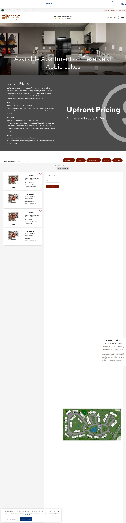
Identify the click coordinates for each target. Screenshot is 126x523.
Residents (114, 11)
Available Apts (9, 162)
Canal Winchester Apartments (23, 10)
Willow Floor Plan (62, 169)
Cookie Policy (28, 514)
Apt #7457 (22, 237)
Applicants (122, 11)
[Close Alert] (124, 1)
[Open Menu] (122, 18)
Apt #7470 (22, 182)
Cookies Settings (11, 519)
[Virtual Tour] (13, 181)
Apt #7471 (22, 200)
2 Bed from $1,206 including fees (63, 17)
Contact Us (106, 11)
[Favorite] (40, 175)
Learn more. (31, 7)
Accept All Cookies (26, 519)
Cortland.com (8, 10)
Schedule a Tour (111, 18)
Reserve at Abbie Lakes (39, 10)
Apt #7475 (22, 219)
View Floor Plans (22, 162)
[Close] (59, 512)
